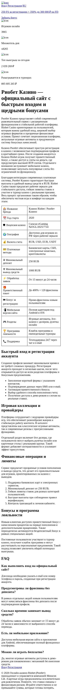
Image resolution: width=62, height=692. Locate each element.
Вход (4, 5)
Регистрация (15, 5)
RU (24, 5)
